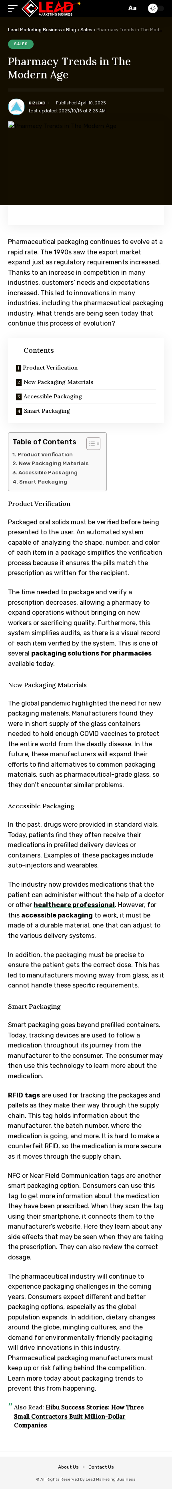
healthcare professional (74, 905)
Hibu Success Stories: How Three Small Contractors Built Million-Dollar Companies (79, 1416)
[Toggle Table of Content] (89, 443)
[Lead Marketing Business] (51, 8)
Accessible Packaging (53, 396)
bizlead (37, 103)
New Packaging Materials (58, 382)
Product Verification (50, 367)
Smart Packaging (47, 410)
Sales (21, 44)
